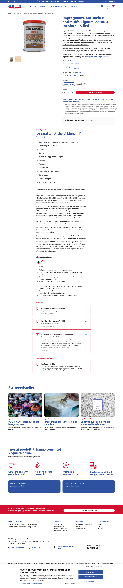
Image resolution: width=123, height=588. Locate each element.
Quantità (65, 89)
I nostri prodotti (17, 13)
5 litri (74, 75)
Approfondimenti (13, 419)
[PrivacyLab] (73, 583)
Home (9, 13)
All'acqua (76, 63)
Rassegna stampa (58, 526)
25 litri (82, 75)
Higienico (100, 528)
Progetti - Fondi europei (60, 528)
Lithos (99, 526)
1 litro (66, 75)
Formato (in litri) (67, 72)
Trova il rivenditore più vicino (65, 547)
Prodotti (33, 6)
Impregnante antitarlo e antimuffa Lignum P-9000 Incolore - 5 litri (38, 13)
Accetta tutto (90, 572)
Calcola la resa (78, 72)
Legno (71, 60)
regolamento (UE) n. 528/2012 (98, 57)
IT (9, 1)
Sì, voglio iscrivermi (87, 510)
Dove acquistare (110, 1)
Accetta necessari (90, 576)
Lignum (100, 524)
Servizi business (55, 6)
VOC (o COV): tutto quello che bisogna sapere (23, 423)
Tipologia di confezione (68, 80)
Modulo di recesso (81, 528)
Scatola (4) (81, 84)
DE (14, 1)
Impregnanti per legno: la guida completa (60, 423)
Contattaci (89, 120)
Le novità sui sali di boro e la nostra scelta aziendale (95, 423)
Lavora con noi (57, 524)
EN (11, 1)
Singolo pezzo (69, 84)
